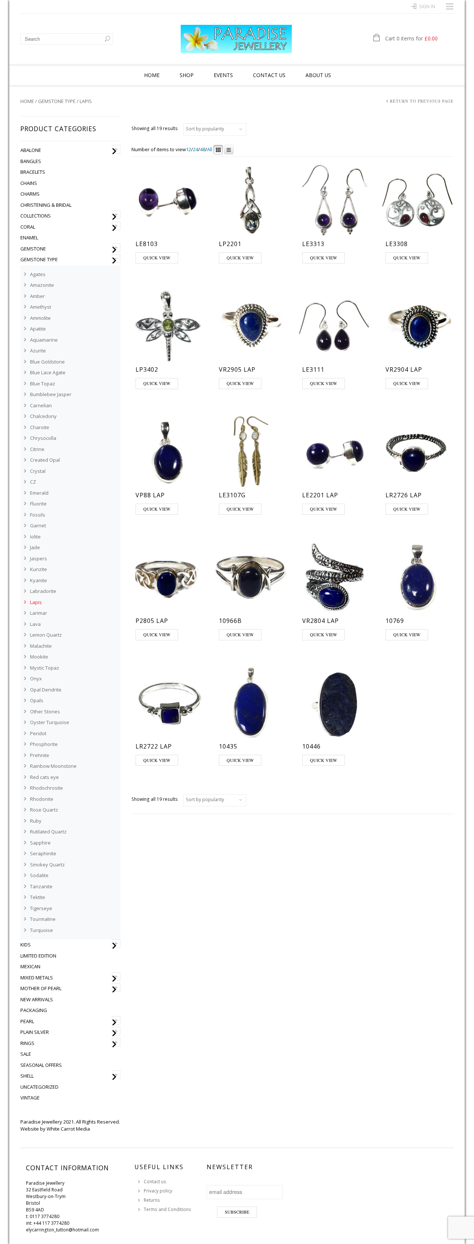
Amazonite (42, 285)
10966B (230, 621)
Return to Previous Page (422, 101)
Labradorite (43, 591)
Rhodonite (41, 799)
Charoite (39, 427)
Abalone (30, 150)
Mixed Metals (36, 977)
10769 (394, 621)
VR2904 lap (403, 369)
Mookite (39, 656)
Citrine (37, 449)
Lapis (36, 602)
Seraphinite (43, 853)
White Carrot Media (68, 1128)
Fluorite (38, 503)
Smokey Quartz (47, 864)
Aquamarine (44, 339)
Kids (25, 944)
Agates (38, 274)
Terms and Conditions (167, 1209)
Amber (37, 296)
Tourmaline (43, 919)
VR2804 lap (320, 621)
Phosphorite (44, 744)
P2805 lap (152, 621)
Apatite (38, 328)
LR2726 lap (403, 495)
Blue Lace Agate (48, 372)
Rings (27, 1043)
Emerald (39, 493)
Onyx (36, 678)
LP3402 (147, 369)
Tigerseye (41, 908)
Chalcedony (43, 416)
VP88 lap (150, 495)
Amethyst (40, 306)
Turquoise (41, 930)
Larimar (38, 613)
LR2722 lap (154, 746)
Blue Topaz (42, 383)
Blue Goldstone (47, 361)
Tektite (37, 897)
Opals (36, 700)
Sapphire (40, 842)
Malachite (41, 646)
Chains (28, 183)
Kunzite (38, 569)
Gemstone (33, 248)
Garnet (38, 525)
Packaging (33, 1010)
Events (223, 75)
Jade (35, 547)
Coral (27, 226)
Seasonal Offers (41, 1065)
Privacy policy (158, 1191)
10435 (228, 746)
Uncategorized (39, 1087)
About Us (318, 75)
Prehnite (39, 755)
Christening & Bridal (45, 205)
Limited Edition (38, 955)
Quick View (156, 258)
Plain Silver (34, 1032)
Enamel (29, 237)
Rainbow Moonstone (53, 766)
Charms (30, 193)
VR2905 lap (237, 369)
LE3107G (232, 495)
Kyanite (38, 580)
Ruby (35, 820)
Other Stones (45, 711)
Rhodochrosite (46, 787)
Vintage (30, 1097)
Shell (27, 1075)
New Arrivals (36, 999)
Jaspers (38, 558)
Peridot (38, 733)
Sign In (427, 6)
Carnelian (41, 405)
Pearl (27, 1021)
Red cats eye (44, 777)
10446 (311, 746)
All (209, 150)
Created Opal (45, 460)
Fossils (37, 514)
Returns (152, 1200)
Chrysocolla (43, 438)
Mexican (30, 966)
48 (202, 150)
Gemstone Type (57, 101)
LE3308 (396, 244)
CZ (33, 481)
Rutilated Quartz (48, 831)
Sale (25, 1054)
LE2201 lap (320, 495)
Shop (187, 75)
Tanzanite (41, 886)
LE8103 (147, 244)
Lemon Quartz (46, 634)
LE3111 (313, 369)
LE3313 (313, 244)
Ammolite (40, 318)
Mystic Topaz (44, 667)
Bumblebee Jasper (50, 394)
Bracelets (32, 172)
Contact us (269, 75)
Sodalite (39, 875)
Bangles (30, 161)
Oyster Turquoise (49, 722)
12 (188, 150)
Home (152, 75)
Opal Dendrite (45, 689)
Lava (35, 624)
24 (195, 150)
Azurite (38, 350)
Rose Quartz (44, 809)
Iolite (35, 536)
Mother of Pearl (40, 988)
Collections (35, 215)
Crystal (38, 471)
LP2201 (230, 244)
